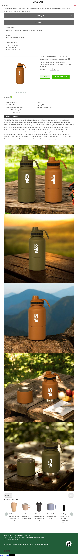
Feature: (8, 110)
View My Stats (4, 555)
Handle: (39, 107)
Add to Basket (62, 76)
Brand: (39, 102)
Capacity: (39, 105)
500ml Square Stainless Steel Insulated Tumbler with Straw (51, 518)
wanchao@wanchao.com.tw (16, 37)
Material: (8, 107)
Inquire (45, 76)
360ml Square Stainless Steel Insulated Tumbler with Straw (64, 518)
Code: (7, 105)
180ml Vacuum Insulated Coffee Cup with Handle (14, 516)
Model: (8, 102)
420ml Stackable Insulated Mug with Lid (39, 516)
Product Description (12, 116)
